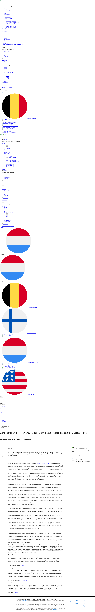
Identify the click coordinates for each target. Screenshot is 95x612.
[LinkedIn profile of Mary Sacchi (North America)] (76, 455)
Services (5, 139)
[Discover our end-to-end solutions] (48, 28)
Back (3, 139)
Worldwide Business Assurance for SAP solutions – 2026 (12, 44)
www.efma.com (16, 592)
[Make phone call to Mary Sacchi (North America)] (76, 452)
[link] (7, 0)
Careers (5, 184)
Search (1, 403)
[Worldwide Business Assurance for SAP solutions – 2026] (48, 43)
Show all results (2, 416)
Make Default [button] (13, 92)
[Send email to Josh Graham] (76, 465)
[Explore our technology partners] (48, 82)
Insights (5, 170)
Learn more (4, 143)
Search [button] (1, 89)
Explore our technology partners (8, 83)
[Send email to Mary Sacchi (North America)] (76, 453)
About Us (6, 202)
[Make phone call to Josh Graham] (76, 463)
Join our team (4, 60)
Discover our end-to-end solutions (8, 30)
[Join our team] (48, 59)
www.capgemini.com (23, 580)
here (23, 565)
